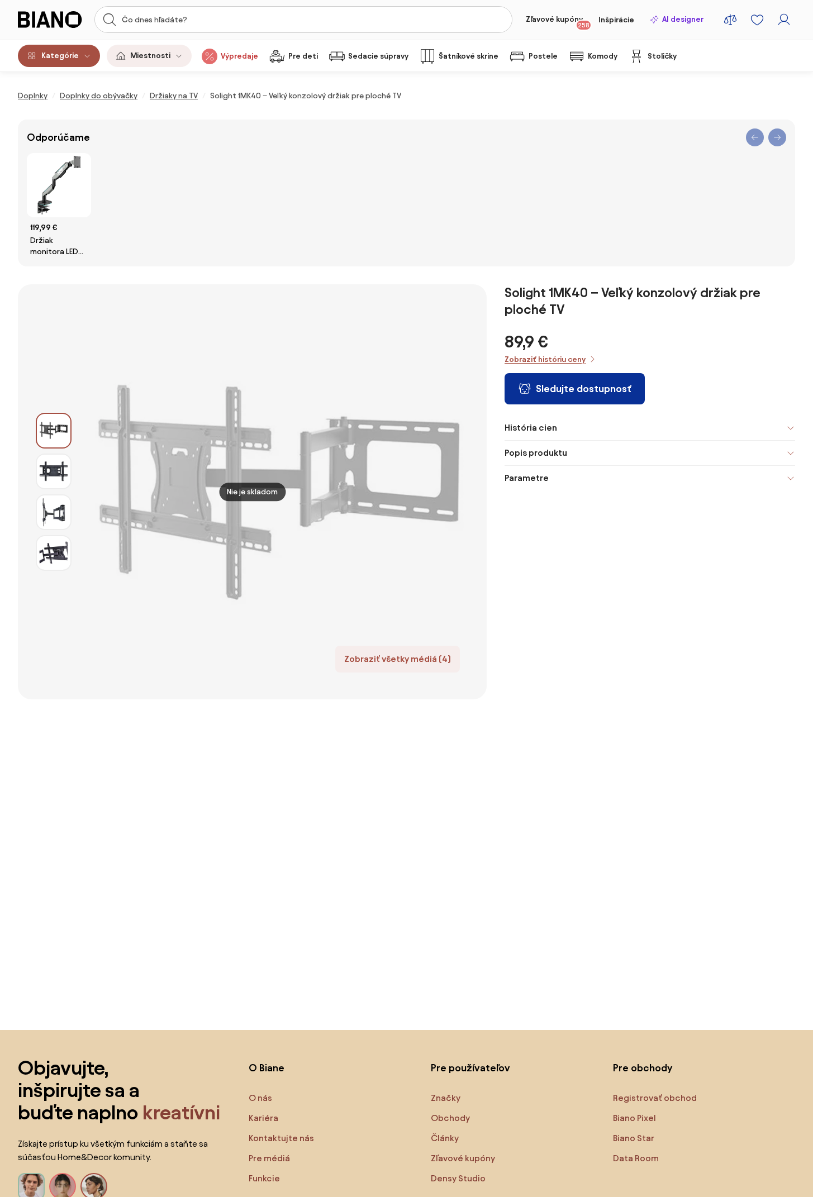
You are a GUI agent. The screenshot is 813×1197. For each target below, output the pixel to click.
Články (445, 1138)
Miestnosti (150, 55)
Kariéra (263, 1118)
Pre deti (303, 56)
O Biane (266, 1067)
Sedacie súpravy (378, 56)
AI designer (682, 19)
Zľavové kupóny (557, 21)
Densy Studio (458, 1178)
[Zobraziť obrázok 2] (54, 471)
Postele (543, 56)
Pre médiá (269, 1158)
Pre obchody (642, 1067)
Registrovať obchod (655, 1098)
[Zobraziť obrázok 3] (54, 512)
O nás (260, 1098)
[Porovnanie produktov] (730, 19)
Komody (602, 56)
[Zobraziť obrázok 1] (54, 431)
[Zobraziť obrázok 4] (54, 553)
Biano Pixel (634, 1118)
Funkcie (264, 1178)
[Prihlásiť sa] (784, 19)
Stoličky (662, 56)
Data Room (636, 1158)
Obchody (450, 1118)
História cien (531, 427)
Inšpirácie (616, 20)
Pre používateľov (470, 1067)
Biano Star (633, 1138)
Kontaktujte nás (281, 1138)
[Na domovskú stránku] (53, 19)
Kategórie (60, 55)
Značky (445, 1098)
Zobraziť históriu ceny (545, 359)
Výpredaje (239, 56)
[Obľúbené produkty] (757, 19)
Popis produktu (536, 452)
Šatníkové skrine (468, 56)
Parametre (527, 478)
